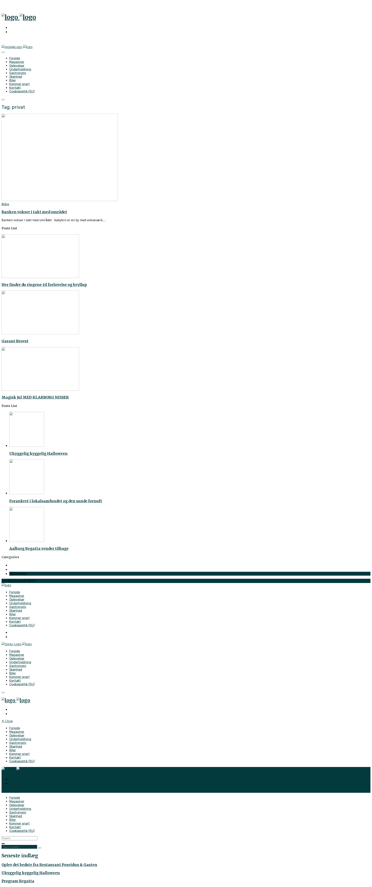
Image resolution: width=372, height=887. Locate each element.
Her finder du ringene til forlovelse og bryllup (44, 284)
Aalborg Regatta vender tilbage (39, 548)
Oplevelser (16, 65)
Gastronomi (17, 73)
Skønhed (15, 77)
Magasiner (16, 62)
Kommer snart (19, 84)
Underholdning (20, 69)
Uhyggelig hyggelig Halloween (38, 453)
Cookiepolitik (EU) (21, 91)
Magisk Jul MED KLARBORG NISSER (35, 397)
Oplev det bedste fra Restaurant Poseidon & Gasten (49, 865)
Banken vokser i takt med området (34, 212)
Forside (14, 58)
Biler (12, 80)
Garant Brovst (15, 341)
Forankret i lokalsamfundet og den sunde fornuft (55, 501)
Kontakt (15, 88)
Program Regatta (18, 881)
